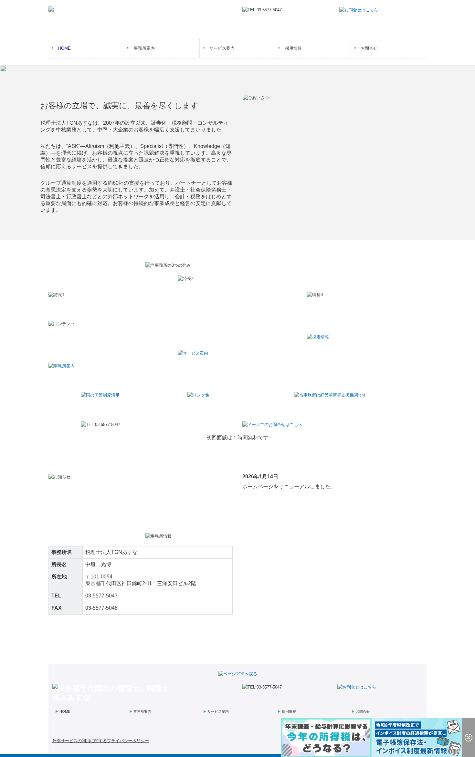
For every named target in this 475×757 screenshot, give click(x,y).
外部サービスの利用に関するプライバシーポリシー (100, 740)
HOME (64, 48)
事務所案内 (144, 48)
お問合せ (369, 48)
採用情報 (293, 48)
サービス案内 (222, 48)
